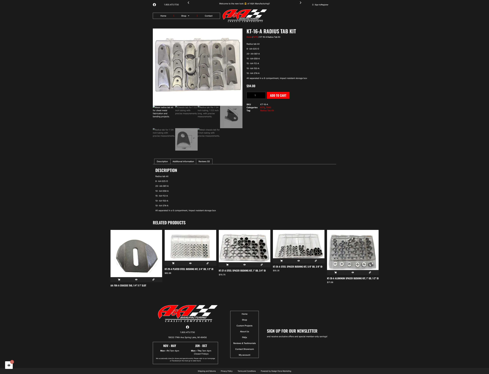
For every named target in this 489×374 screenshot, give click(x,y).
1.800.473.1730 (171, 4)
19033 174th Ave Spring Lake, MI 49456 (187, 337)
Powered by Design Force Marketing (276, 371)
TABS (268, 107)
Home (163, 16)
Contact (208, 16)
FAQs (244, 337)
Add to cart (278, 95)
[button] (188, 2)
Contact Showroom (244, 349)
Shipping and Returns (207, 371)
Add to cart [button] (119, 279)
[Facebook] (154, 4)
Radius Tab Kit (267, 110)
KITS (256, 37)
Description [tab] (162, 161)
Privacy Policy (227, 371)
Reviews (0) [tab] (204, 161)
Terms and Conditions (247, 371)
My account (244, 355)
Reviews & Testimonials (244, 343)
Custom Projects (244, 325)
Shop (183, 16)
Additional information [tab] (183, 161)
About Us (244, 331)
